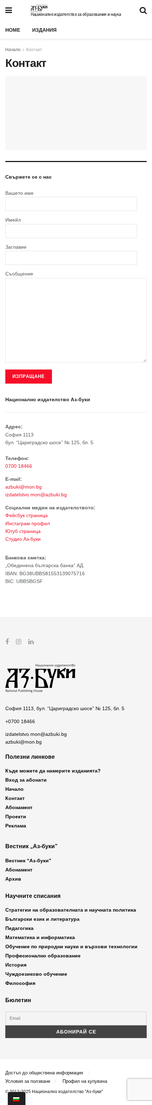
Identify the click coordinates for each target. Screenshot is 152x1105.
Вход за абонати (26, 780)
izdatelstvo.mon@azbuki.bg (36, 494)
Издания (44, 30)
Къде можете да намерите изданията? (53, 771)
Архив (13, 879)
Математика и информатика (40, 937)
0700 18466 (18, 466)
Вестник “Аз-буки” (28, 860)
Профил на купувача (85, 1081)
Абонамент (19, 807)
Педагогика (19, 928)
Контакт (34, 49)
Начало (13, 49)
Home (12, 30)
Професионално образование (43, 955)
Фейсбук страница (26, 515)
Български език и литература (42, 919)
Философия (20, 983)
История (16, 965)
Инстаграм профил (27, 523)
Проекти (15, 816)
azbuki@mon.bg (23, 487)
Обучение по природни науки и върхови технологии (71, 946)
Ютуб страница (23, 531)
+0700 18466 (20, 721)
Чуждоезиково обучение (36, 974)
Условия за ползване (27, 1081)
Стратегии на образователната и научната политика (70, 910)
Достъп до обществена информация (44, 1072)
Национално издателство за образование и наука (76, 14)
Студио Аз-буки (23, 539)
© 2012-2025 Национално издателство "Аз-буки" (54, 1091)
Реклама (15, 825)
